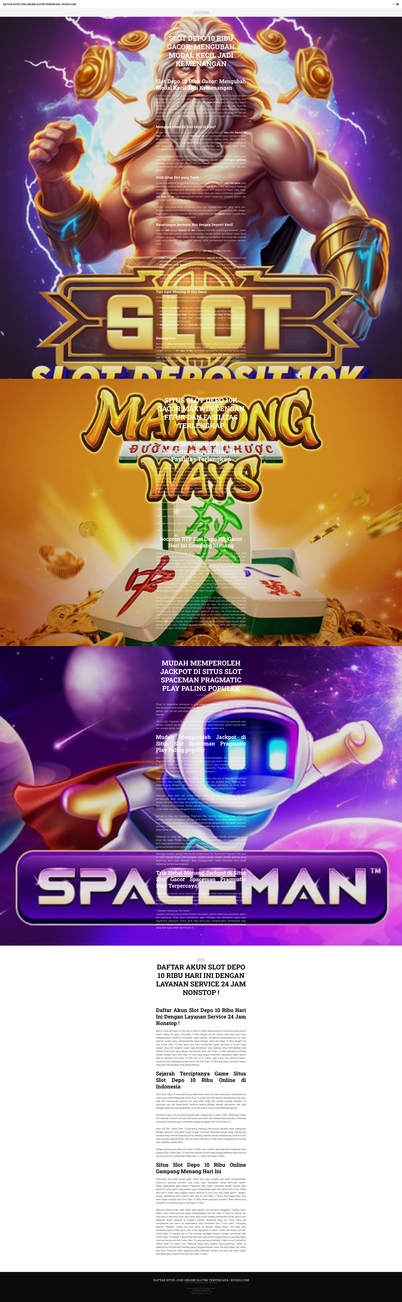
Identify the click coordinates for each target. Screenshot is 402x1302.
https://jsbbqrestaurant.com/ (190, 106)
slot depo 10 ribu (177, 1031)
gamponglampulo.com (204, 761)
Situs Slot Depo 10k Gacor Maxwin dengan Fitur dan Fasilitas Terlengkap (201, 413)
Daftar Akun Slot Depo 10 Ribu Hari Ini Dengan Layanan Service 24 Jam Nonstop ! (201, 979)
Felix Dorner (207, 1293)
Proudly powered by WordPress (200, 1292)
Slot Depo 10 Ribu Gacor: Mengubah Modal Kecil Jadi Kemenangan (201, 51)
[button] (398, 4)
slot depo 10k (193, 560)
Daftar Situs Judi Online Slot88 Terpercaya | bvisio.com (39, 4)
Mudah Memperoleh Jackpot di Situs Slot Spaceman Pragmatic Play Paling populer (201, 675)
